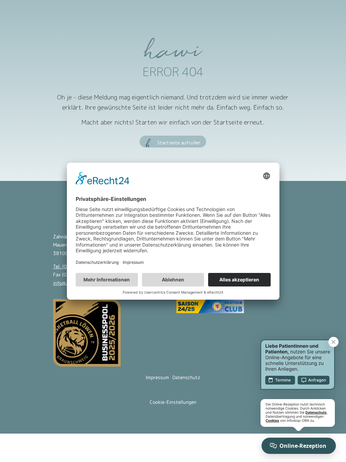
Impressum (157, 377)
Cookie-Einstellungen (173, 402)
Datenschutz (186, 377)
